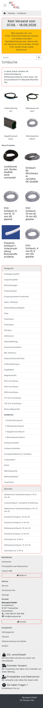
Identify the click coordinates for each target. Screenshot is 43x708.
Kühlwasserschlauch (15, 426)
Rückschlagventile (12, 409)
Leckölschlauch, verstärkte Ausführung (21, 503)
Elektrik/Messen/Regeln (14, 308)
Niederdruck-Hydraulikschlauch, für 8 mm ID (20, 495)
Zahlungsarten (8, 632)
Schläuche (21, 13)
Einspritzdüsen (10, 291)
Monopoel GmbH (29, 697)
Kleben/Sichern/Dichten (14, 358)
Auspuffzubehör (11, 279)
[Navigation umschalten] (5, 5)
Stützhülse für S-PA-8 (13, 539)
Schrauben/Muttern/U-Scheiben (18, 454)
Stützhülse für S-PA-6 (13, 550)
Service (5, 586)
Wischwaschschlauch (16, 437)
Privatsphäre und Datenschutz (15, 566)
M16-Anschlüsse (11, 392)
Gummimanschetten (12, 347)
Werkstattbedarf (11, 476)
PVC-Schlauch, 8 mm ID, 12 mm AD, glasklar (10, 214)
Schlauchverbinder (12, 448)
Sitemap (5, 595)
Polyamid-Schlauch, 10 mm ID (17, 517)
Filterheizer (9, 319)
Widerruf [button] (22, 575)
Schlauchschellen (11, 443)
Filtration (8, 330)
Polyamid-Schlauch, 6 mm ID (16, 534)
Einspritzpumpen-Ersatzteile (16, 296)
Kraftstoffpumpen (11, 364)
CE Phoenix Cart (27, 700)
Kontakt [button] (22, 622)
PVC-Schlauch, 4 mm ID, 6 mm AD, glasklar (32, 251)
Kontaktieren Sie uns (10, 688)
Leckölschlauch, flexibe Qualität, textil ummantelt (10, 172)
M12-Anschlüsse (11, 381)
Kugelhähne (9, 370)
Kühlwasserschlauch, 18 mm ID (17, 528)
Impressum (6, 561)
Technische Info (8, 590)
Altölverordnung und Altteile (14, 641)
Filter (6, 313)
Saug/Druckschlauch (15, 431)
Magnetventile (10, 375)
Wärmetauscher (11, 471)
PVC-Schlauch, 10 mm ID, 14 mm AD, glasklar (31, 214)
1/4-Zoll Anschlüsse (12, 398)
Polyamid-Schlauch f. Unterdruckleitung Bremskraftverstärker (10, 250)
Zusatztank (9, 482)
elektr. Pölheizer (11, 302)
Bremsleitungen (10, 285)
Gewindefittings (11, 341)
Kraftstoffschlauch (15, 420)
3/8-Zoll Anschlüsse (12, 403)
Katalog (11, 13)
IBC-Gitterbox (10, 353)
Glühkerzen (9, 336)
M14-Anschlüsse (11, 386)
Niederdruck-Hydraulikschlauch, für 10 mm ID (20, 509)
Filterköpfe (9, 324)
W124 (6, 465)
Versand (5, 637)
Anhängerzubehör (11, 274)
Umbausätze (9, 459)
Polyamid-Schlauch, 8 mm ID (16, 522)
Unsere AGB (7, 571)
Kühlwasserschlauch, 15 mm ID (17, 545)
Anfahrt (5, 646)
